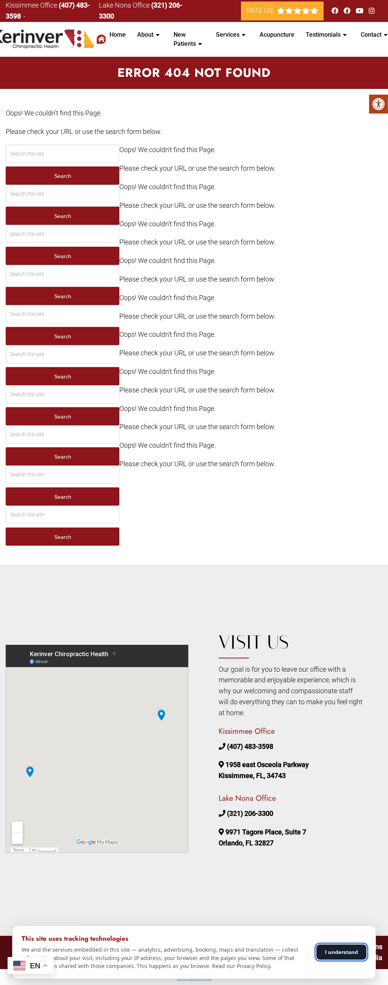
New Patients (185, 39)
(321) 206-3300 (250, 813)
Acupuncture (277, 34)
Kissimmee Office (32, 5)
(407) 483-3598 (250, 746)
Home (118, 34)
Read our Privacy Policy (241, 965)
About (145, 34)
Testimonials (323, 34)
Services (227, 34)
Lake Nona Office (125, 5)
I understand (341, 952)
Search (62, 176)
